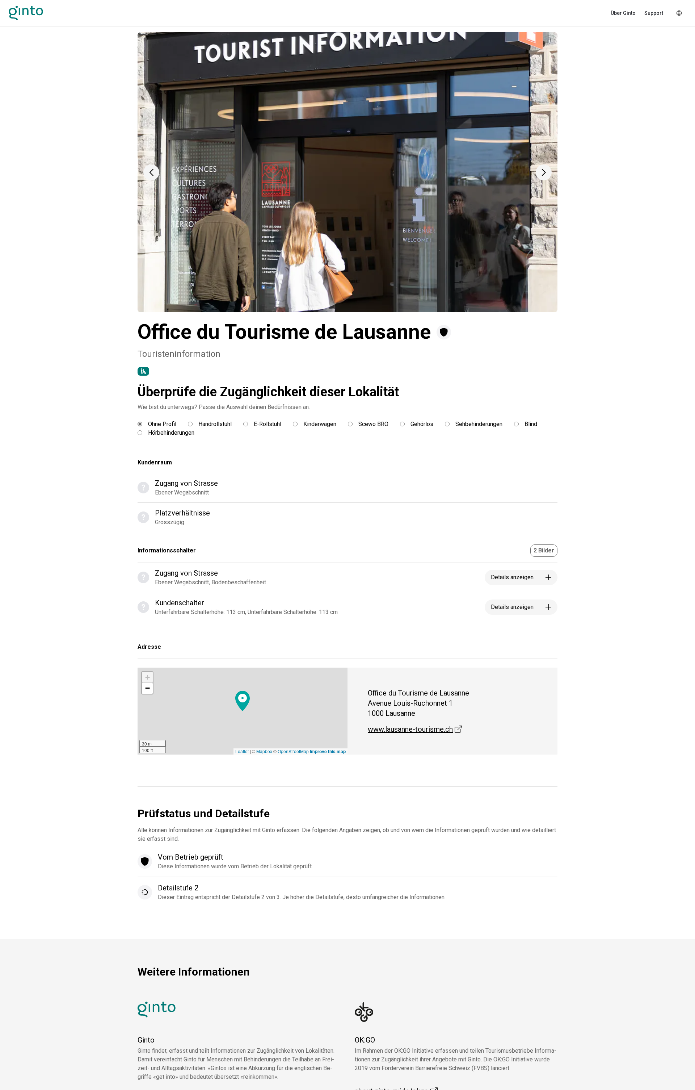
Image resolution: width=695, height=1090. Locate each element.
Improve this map (328, 751)
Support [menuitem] (653, 13)
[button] (151, 172)
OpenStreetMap (293, 751)
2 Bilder (544, 550)
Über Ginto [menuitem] (623, 13)
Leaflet (242, 751)
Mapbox (264, 751)
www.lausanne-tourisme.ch (415, 729)
